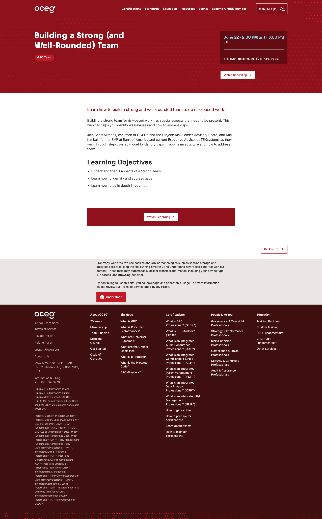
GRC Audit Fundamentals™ (267, 340)
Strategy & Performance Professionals (227, 333)
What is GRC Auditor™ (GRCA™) (180, 333)
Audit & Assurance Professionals (223, 372)
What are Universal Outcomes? (133, 339)
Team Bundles (99, 333)
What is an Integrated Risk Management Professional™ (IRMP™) (183, 400)
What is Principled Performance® (132, 329)
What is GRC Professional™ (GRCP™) (181, 323)
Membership (98, 327)
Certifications (131, 8)
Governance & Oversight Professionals (227, 323)
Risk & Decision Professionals (221, 343)
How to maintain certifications (176, 433)
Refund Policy (43, 342)
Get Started (98, 348)
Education (170, 8)
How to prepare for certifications (178, 418)
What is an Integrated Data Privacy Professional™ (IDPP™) (180, 386)
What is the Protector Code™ (134, 364)
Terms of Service (132, 286)
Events (203, 8)
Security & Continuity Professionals (225, 362)
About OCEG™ (99, 314)
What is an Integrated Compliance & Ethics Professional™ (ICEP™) (180, 359)
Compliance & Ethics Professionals (224, 353)
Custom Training (267, 327)
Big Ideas (126, 314)
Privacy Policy (159, 286)
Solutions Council (96, 340)
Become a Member (229, 8)
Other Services (266, 348)
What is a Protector (133, 356)
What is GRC (128, 321)
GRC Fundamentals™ (270, 333)
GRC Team (44, 57)
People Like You (221, 314)
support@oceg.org (47, 349)
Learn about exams (179, 426)
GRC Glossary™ (130, 372)
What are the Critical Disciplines (134, 349)
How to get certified (179, 410)
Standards (152, 8)
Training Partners (268, 321)
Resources (187, 8)
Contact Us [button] (42, 356)
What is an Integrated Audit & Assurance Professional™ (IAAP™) (180, 345)
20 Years (96, 321)
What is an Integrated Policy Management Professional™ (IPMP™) (180, 372)
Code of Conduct (96, 356)
